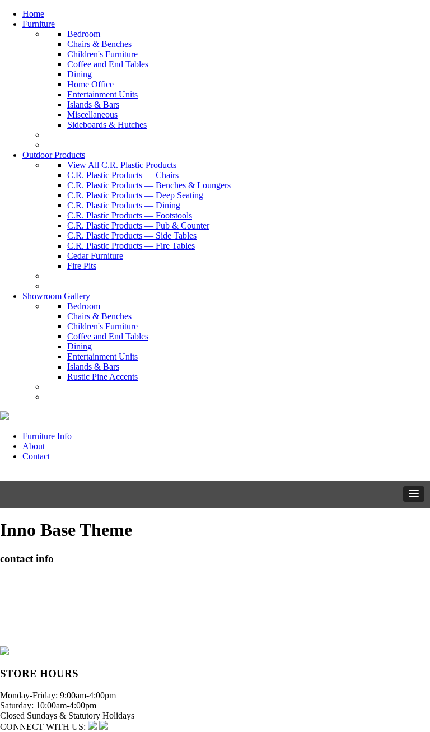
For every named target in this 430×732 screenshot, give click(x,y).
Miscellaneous (92, 114)
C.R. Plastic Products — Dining (123, 205)
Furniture (38, 24)
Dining (79, 74)
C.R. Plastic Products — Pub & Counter (138, 225)
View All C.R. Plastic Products (121, 165)
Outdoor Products (53, 155)
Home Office (90, 84)
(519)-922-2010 (28, 621)
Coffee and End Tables (107, 64)
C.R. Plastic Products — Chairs (123, 175)
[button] (413, 494)
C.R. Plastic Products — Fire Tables (131, 245)
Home (33, 13)
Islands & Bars (93, 104)
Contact (36, 456)
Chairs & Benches (99, 44)
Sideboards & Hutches (107, 124)
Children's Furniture (102, 54)
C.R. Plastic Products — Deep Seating (135, 195)
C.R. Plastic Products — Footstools (129, 215)
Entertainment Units (102, 94)
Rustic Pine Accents (102, 376)
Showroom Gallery (56, 296)
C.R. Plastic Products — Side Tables (132, 235)
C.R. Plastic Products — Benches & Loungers (149, 185)
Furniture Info (47, 436)
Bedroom (83, 34)
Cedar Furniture (95, 255)
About (33, 446)
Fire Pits (81, 266)
